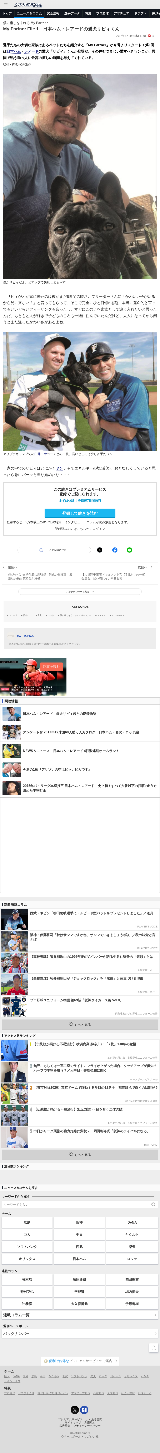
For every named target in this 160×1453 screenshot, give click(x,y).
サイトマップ (73, 1422)
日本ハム (14, 51)
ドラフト (140, 13)
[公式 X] (75, 1410)
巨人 (27, 1234)
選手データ (72, 13)
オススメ (101, 615)
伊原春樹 (132, 1304)
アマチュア (121, 13)
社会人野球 (128, 1393)
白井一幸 (40, 454)
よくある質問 (94, 1419)
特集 (88, 13)
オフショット (118, 615)
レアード (31, 51)
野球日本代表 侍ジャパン (53, 1393)
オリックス (27, 1259)
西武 (79, 1246)
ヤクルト (132, 1234)
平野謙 (79, 1291)
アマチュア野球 (80, 1393)
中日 (79, 1234)
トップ (7, 13)
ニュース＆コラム (29, 13)
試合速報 (53, 13)
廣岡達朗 (79, 1279)
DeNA (132, 1222)
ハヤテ (145, 1376)
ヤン (59, 468)
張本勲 (27, 1279)
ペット (51, 615)
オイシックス (12, 1381)
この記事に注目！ (59, 550)
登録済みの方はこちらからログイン (80, 529)
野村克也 (27, 1291)
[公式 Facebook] (84, 1410)
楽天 (132, 1246)
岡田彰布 (132, 1279)
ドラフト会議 (26, 1393)
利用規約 (89, 1422)
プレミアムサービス (70, 1419)
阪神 (79, 1222)
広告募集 (64, 1425)
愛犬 (40, 615)
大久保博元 (79, 1304)
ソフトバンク (27, 1246)
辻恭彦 (27, 1304)
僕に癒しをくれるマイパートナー (75, 615)
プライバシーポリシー (87, 1425)
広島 (27, 1222)
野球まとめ (144, 1393)
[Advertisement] (80, 845)
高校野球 (98, 1393)
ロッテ (132, 1259)
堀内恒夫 (132, 1291)
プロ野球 (102, 13)
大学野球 (112, 1393)
